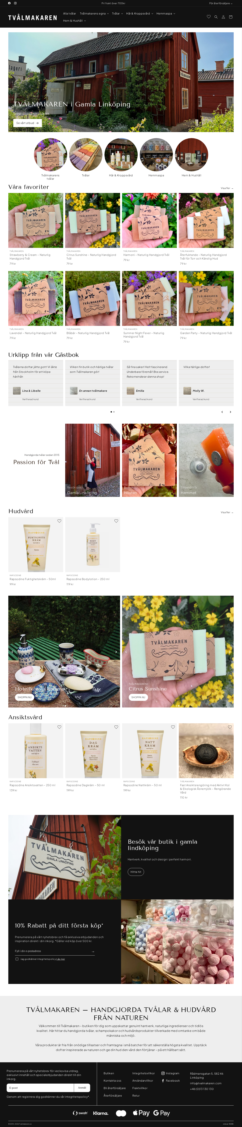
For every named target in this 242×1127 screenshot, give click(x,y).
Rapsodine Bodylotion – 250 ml (88, 579)
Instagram (172, 1073)
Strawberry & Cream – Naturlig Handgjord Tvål (30, 256)
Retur (136, 1095)
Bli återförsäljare (115, 1088)
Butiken (109, 1073)
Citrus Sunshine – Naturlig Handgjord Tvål (91, 256)
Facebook (173, 1080)
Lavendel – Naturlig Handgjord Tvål (33, 333)
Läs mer (60, 958)
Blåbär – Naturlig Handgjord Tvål (88, 333)
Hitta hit (136, 871)
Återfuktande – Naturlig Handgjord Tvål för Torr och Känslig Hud (203, 256)
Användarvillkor (142, 1080)
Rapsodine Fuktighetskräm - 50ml (33, 579)
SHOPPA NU (25, 697)
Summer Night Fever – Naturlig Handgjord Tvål (143, 334)
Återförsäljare (113, 1095)
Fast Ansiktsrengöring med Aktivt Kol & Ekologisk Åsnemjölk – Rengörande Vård (205, 788)
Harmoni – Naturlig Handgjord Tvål (146, 255)
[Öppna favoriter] (208, 16)
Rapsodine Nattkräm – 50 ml (142, 785)
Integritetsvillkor (143, 1073)
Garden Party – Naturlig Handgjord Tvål (206, 333)
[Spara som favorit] (59, 197)
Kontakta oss (112, 1080)
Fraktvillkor (139, 1088)
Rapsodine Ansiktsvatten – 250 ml (32, 785)
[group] (50, 159)
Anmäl (82, 1087)
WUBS (231, 1124)
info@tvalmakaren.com (206, 1083)
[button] (94, 13)
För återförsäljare (219, 3)
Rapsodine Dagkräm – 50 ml (86, 785)
